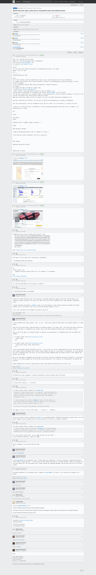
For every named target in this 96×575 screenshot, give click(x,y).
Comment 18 (18, 469)
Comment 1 (18, 155)
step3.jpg (16, 42)
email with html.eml (17, 47)
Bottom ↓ (70, 52)
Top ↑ (81, 570)
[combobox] (37, 2)
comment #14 (40, 426)
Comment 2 (18, 183)
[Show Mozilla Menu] (14, 2)
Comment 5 (18, 254)
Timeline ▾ (81, 52)
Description (18, 56)
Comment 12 (18, 379)
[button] (80, 2)
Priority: (53, 17)
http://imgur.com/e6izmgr (19, 276)
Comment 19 (18, 503)
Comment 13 (18, 387)
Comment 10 (18, 319)
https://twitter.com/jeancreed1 (26, 89)
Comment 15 (18, 423)
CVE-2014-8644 (21, 453)
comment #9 (40, 390)
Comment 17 (18, 457)
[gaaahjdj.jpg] (28, 169)
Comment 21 (18, 550)
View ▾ (81, 4)
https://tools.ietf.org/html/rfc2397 (26, 250)
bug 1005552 (20, 460)
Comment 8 (18, 288)
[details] (31, 520)
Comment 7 (18, 280)
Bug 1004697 (20, 8)
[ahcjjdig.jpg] (28, 219)
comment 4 (34, 305)
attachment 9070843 (24, 520)
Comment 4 (18, 231)
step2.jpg (16, 38)
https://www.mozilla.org (35, 336)
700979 (18, 546)
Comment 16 (18, 441)
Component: (16, 16)
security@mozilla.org (26, 64)
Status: (18, 22)
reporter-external (20, 539)
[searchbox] (37, 2)
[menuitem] (55, 2)
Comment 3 (18, 206)
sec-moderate (26, 368)
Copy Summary (74, 4)
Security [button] (22, 16)
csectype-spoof (20, 368)
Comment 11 (18, 372)
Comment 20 (18, 517)
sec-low (25, 478)
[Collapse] (82, 56)
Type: (54, 15)
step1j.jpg (16, 33)
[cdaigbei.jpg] (28, 195)
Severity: (61, 17)
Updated (17, 450)
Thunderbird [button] (23, 15)
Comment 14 (18, 414)
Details (82, 33)
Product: (17, 15)
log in (19, 564)
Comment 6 (18, 265)
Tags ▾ (75, 52)
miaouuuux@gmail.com (27, 62)
